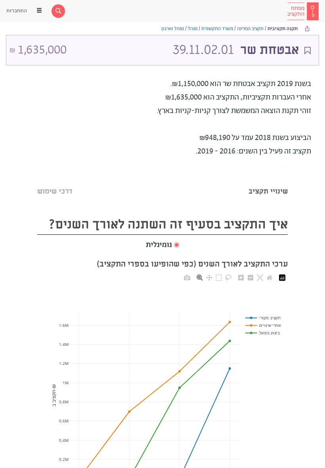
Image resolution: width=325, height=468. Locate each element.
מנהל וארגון (172, 28)
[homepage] (303, 11)
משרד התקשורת (217, 28)
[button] (162, 245)
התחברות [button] (16, 11)
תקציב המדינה (250, 28)
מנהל (192, 28)
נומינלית (159, 245)
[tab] (268, 181)
